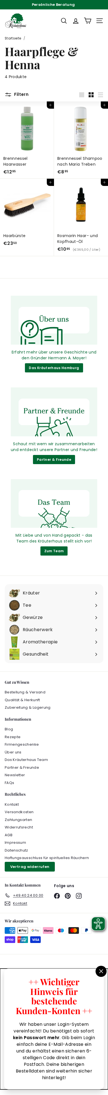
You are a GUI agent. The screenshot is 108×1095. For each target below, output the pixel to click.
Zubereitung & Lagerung (28, 707)
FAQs (9, 782)
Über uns (13, 752)
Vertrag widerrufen (29, 866)
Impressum (15, 842)
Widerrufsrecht (19, 827)
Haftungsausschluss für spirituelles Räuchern (47, 857)
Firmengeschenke (22, 744)
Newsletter (15, 775)
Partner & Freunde (54, 459)
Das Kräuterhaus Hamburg (54, 367)
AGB (8, 835)
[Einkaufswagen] (87, 21)
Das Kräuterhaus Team (26, 759)
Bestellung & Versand (25, 692)
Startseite (13, 38)
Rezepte (12, 737)
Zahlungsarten (18, 819)
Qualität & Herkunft (22, 700)
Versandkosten (19, 812)
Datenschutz (16, 850)
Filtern (21, 94)
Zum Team (54, 551)
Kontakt (12, 804)
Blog (9, 729)
